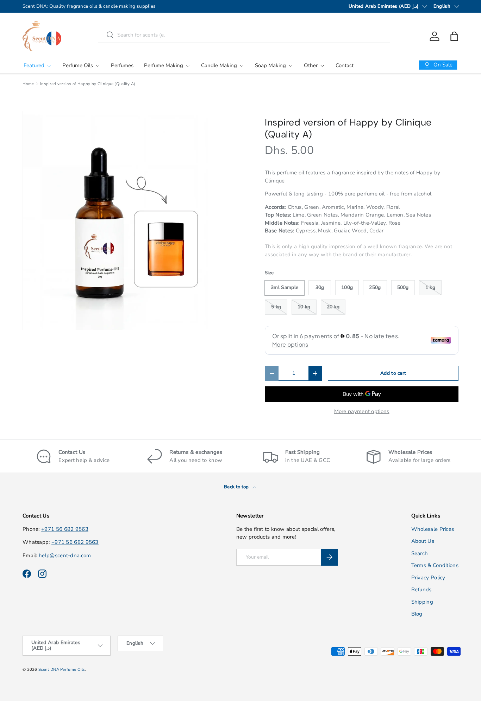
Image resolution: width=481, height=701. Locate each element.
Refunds (421, 589)
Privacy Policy (428, 577)
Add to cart (393, 373)
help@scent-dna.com (65, 555)
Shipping (422, 601)
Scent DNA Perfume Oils (61, 669)
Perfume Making (163, 65)
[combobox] (243, 35)
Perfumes (122, 65)
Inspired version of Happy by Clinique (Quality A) (88, 84)
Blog (417, 613)
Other (311, 65)
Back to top (237, 487)
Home (28, 84)
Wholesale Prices (432, 529)
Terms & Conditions (434, 565)
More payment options (361, 411)
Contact (345, 65)
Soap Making (270, 65)
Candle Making (219, 65)
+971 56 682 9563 (64, 529)
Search (419, 553)
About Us (422, 541)
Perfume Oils (77, 65)
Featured (34, 65)
